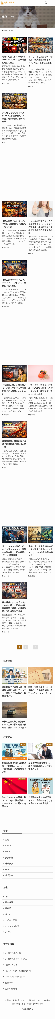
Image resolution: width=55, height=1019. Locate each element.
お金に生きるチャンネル (16, 959)
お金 (7, 896)
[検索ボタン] (46, 3)
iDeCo (8, 846)
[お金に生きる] (7, 3)
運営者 (29, 1004)
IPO (7, 869)
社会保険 (9, 902)
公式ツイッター (12, 965)
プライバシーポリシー (15, 977)
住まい (8, 914)
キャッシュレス (12, 926)
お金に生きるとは (13, 953)
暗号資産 (9, 875)
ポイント (9, 932)
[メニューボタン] (52, 3)
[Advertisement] (27, 172)
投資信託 (9, 858)
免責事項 (9, 983)
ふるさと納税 (11, 920)
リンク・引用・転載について (18, 971)
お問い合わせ (11, 989)
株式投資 (9, 863)
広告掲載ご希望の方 (12, 1000)
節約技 (8, 908)
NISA (7, 852)
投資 (7, 840)
